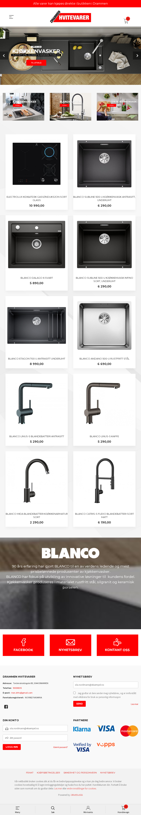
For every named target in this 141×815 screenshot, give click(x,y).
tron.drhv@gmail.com (21, 692)
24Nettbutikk (76, 794)
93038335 (17, 688)
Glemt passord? (60, 747)
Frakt (29, 772)
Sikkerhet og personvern (80, 772)
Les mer (134, 704)
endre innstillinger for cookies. (82, 788)
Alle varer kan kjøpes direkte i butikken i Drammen (70, 3)
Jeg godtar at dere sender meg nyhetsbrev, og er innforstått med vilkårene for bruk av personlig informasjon (104, 695)
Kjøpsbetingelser (48, 772)
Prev (4, 55)
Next (137, 55)
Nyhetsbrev (107, 772)
